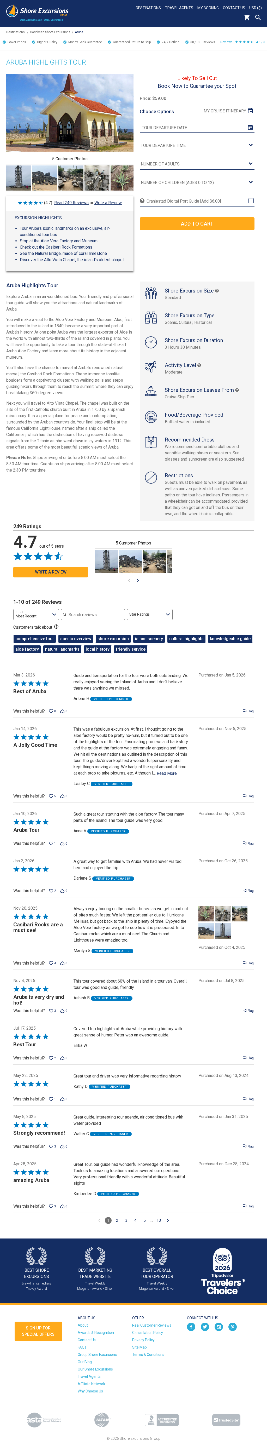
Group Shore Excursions (97, 1354)
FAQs (82, 1347)
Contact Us (234, 8)
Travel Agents (179, 8)
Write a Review (108, 202)
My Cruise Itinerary (225, 110)
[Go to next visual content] (138, 580)
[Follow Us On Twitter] (205, 1326)
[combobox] (36, 614)
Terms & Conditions (148, 1354)
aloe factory (27, 649)
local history (98, 649)
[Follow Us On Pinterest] (232, 1326)
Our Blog (85, 1362)
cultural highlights (186, 638)
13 (158, 1220)
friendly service (130, 649)
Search (258, 17)
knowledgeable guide (230, 638)
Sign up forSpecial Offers (38, 1331)
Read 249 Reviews (71, 202)
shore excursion (113, 638)
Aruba (79, 32)
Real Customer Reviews (151, 1325)
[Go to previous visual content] (129, 580)
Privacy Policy (143, 1340)
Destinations (148, 8)
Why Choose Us (90, 1391)
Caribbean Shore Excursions (50, 32)
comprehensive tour (34, 638)
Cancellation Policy (147, 1333)
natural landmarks (62, 649)
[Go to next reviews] (168, 1220)
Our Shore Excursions (95, 1369)
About (83, 1325)
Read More (167, 773)
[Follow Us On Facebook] (191, 1326)
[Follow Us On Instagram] (219, 1326)
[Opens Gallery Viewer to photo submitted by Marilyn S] (18, 178)
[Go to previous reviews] (99, 1220)
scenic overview (75, 638)
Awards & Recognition (96, 1333)
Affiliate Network (91, 1384)
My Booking (208, 8)
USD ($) (255, 8)
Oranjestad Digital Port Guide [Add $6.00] (184, 201)
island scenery (149, 638)
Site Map (139, 1347)
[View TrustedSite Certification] (226, 1420)
